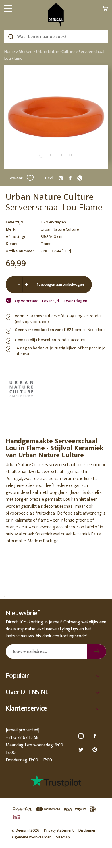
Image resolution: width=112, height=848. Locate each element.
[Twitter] (81, 750)
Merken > (27, 51)
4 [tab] (71, 155)
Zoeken (10, 36)
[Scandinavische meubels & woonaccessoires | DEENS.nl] (56, 15)
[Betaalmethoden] (56, 813)
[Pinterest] (95, 750)
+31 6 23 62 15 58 (22, 737)
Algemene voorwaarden (31, 837)
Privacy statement (59, 830)
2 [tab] (51, 155)
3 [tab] (61, 155)
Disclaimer (87, 830)
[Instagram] (81, 736)
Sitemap (63, 837)
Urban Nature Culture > (57, 51)
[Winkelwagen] (105, 10)
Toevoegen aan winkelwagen (60, 284)
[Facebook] (95, 736)
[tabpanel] (56, 117)
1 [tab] (41, 155)
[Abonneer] (96, 651)
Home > (11, 51)
